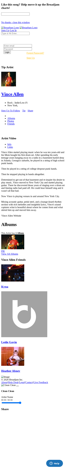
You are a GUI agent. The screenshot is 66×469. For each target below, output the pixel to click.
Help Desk (13, 382)
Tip (23, 110)
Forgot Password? (35, 53)
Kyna (4, 286)
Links (10, 147)
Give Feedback (40, 382)
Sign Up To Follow (10, 110)
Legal (22, 382)
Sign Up (31, 58)
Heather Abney (10, 371)
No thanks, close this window (15, 22)
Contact (29, 382)
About (4, 382)
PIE (3, 251)
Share (30, 110)
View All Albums (9, 254)
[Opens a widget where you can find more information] (54, 463)
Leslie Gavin (9, 342)
